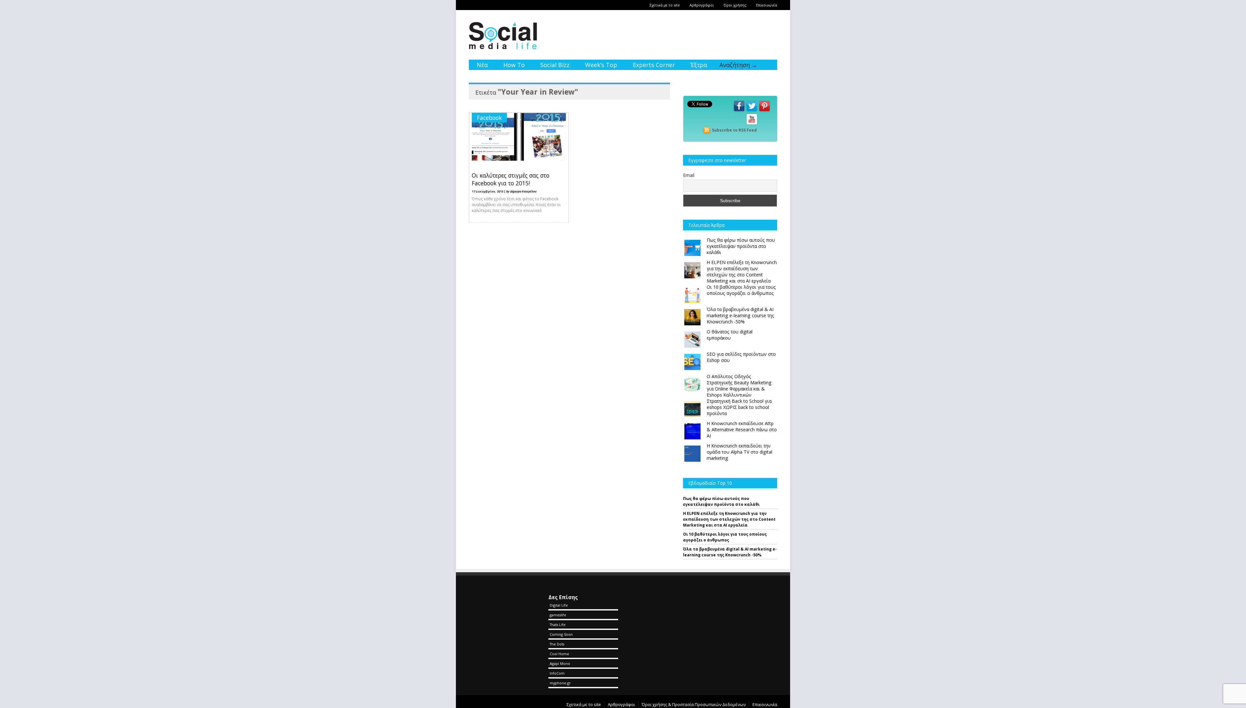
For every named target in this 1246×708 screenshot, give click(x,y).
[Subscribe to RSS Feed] (706, 130)
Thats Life (558, 624)
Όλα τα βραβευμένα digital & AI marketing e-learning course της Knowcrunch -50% (730, 552)
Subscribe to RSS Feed (734, 130)
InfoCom (557, 673)
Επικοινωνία (766, 5)
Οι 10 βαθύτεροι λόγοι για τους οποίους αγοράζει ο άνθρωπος (725, 537)
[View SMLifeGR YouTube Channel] (752, 124)
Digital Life (559, 605)
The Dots (557, 644)
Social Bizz (554, 65)
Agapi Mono (560, 663)
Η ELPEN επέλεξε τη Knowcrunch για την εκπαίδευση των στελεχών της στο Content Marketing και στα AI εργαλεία (729, 519)
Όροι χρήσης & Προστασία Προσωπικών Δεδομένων (694, 704)
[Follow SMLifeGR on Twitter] (752, 110)
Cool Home (559, 653)
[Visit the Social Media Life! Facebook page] (739, 110)
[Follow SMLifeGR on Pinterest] (764, 110)
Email (688, 175)
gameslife (558, 614)
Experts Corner (654, 65)
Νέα (482, 65)
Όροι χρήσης (735, 5)
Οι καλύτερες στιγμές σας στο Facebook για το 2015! (510, 179)
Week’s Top (601, 65)
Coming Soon (561, 634)
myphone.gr (560, 682)
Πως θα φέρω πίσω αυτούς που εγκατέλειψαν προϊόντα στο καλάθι (721, 501)
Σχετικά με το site (665, 5)
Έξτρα (698, 65)
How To (514, 65)
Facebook (489, 118)
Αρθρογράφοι (702, 5)
